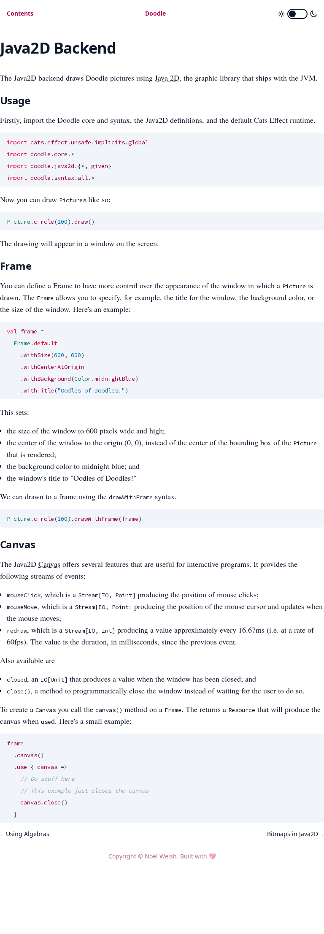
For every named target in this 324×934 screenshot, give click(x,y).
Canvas (49, 564)
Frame (63, 285)
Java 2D (167, 78)
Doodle (155, 13)
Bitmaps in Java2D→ (295, 834)
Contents (20, 13)
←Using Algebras (24, 834)
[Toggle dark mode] (297, 14)
